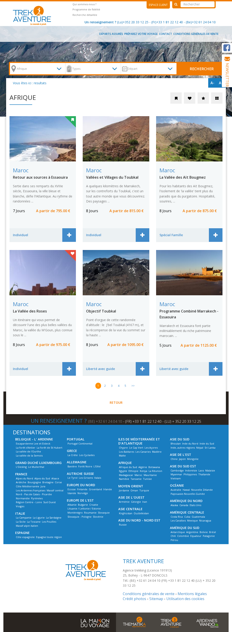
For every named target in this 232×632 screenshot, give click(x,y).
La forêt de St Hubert (49, 447)
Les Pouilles (49, 521)
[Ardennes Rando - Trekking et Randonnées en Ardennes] (207, 622)
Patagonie (209, 536)
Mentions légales (192, 593)
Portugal (76, 439)
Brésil (212, 532)
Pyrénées (37, 498)
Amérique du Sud (184, 528)
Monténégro (75, 512)
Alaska (174, 505)
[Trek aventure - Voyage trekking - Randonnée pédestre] (171, 622)
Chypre (123, 447)
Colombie (183, 536)
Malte (122, 455)
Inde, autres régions (183, 447)
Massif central (55, 490)
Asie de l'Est (180, 454)
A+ (221, 82)
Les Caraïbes (178, 520)
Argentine (192, 532)
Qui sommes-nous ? (84, 4)
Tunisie (147, 479)
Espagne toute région (49, 537)
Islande (72, 493)
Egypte (123, 471)
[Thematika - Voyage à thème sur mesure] (134, 622)
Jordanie (124, 490)
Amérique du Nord (186, 501)
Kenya (143, 471)
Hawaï (186, 489)
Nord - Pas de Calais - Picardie (34, 494)
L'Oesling (21, 467)
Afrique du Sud (128, 467)
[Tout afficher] (216, 98)
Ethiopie (133, 471)
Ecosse (72, 489)
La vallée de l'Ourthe (28, 451)
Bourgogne (34, 482)
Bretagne (47, 482)
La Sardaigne (53, 517)
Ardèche (21, 482)
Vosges (20, 506)
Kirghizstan (125, 513)
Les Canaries (143, 451)
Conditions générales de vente (195, 34)
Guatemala (198, 516)
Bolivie (204, 532)
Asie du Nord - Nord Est (139, 520)
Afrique (125, 463)
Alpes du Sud (42, 478)
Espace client (158, 5)
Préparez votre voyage (141, 34)
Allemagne (77, 462)
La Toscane (34, 521)
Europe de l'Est (80, 500)
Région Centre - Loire (29, 502)
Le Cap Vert (136, 447)
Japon (182, 459)
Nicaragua (205, 520)
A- (212, 82)
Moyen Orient (130, 486)
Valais (97, 477)
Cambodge (177, 470)
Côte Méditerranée (27, 486)
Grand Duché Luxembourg (38, 463)
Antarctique (178, 532)
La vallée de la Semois (29, 455)
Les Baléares (126, 451)
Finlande (82, 489)
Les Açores (151, 447)
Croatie (93, 504)
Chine (174, 459)
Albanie (72, 504)
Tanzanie (136, 479)
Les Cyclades (86, 455)
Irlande (107, 489)
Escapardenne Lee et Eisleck (33, 443)
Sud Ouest (49, 502)
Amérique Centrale (187, 512)
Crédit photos (134, 598)
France (21, 474)
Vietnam (176, 478)
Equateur (195, 536)
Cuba (187, 516)
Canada (183, 505)
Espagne (22, 533)
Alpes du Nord (24, 478)
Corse (58, 482)
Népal (199, 447)
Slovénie (98, 516)
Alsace (55, 478)
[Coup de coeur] (189, 98)
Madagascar (126, 475)
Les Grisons (86, 477)
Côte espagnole (25, 537)
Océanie (177, 485)
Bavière (72, 466)
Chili (173, 536)
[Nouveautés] (176, 98)
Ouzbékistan (141, 513)
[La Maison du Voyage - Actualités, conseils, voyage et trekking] (95, 620)
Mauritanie (150, 475)
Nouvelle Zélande (202, 489)
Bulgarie (83, 504)
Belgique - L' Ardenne (34, 439)
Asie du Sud (179, 439)
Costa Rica (177, 516)
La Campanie (23, 517)
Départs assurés (111, 34)
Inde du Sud (207, 443)
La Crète (73, 455)
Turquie (144, 490)
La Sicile (21, 521)
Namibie (124, 479)
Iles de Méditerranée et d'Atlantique (139, 441)
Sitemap (156, 598)
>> (133, 386)
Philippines (190, 474)
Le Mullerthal (36, 467)
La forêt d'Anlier (25, 447)
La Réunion (155, 471)
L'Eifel (97, 466)
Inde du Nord (190, 443)
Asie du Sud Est (183, 466)
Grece (72, 451)
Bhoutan (176, 443)
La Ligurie (39, 517)
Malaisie (210, 470)
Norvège (82, 493)
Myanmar (176, 474)
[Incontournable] (203, 98)
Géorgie (136, 501)
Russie (123, 524)
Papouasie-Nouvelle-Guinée (188, 493)
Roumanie (90, 512)
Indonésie (191, 470)
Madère (157, 451)
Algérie (142, 467)
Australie (176, 489)
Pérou (174, 540)
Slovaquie (104, 512)
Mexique (192, 520)
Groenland (95, 489)
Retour (116, 402)
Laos (201, 470)
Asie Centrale (130, 509)
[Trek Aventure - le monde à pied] (33, 15)
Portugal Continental (80, 443)
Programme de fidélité (86, 9)
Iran (144, 501)
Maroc (138, 475)
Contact (165, 34)
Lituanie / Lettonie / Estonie (84, 508)
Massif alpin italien (27, 525)
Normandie (23, 498)
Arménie (124, 501)
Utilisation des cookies (185, 598)
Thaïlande (204, 474)
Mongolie (192, 459)
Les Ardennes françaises (30, 490)
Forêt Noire (85, 466)
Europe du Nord (81, 485)
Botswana (154, 467)
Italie (20, 513)
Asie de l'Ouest (131, 497)
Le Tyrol (72, 477)
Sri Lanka (210, 447)
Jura (43, 486)
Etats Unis (195, 505)
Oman (134, 490)
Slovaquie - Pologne (80, 516)
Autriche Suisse (80, 473)
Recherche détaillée (84, 15)
